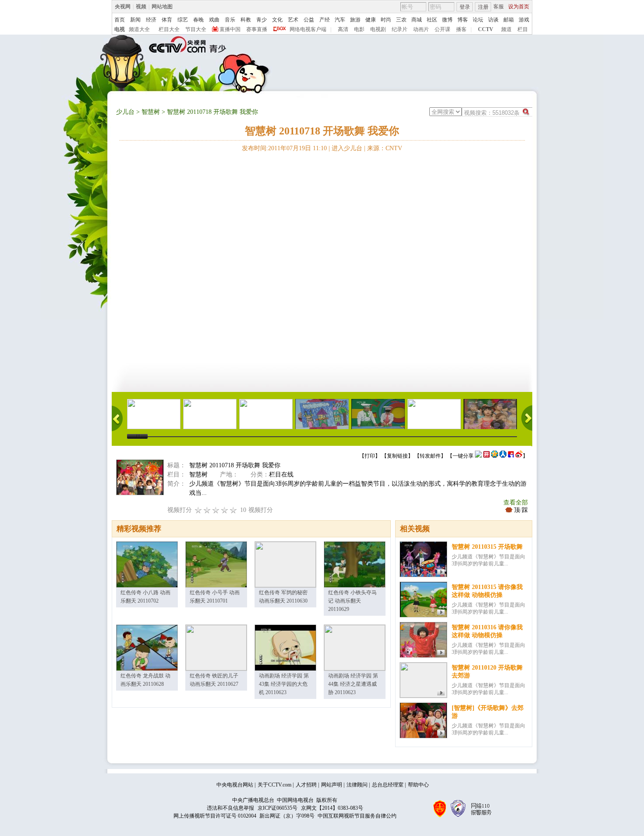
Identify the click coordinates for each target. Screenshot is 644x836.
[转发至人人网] (502, 456)
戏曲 (214, 20)
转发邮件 (430, 456)
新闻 (135, 20)
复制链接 (397, 456)
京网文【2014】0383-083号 (332, 808)
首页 (119, 20)
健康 (370, 20)
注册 (483, 7)
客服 (498, 7)
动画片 (421, 29)
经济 (151, 20)
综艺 (182, 20)
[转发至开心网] (486, 456)
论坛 (478, 20)
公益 (309, 20)
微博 (447, 20)
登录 (465, 7)
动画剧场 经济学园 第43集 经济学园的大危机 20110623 (284, 684)
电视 (119, 29)
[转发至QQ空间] (494, 456)
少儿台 (125, 112)
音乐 (230, 20)
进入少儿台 (347, 148)
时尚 (386, 20)
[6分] (216, 510)
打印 (369, 456)
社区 (432, 20)
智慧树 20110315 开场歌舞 (487, 546)
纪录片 (399, 29)
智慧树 (151, 112)
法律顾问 (357, 785)
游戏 (524, 20)
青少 (261, 20)
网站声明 (331, 785)
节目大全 (195, 29)
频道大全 (139, 29)
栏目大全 (169, 29)
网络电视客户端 (308, 29)
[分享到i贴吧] (511, 456)
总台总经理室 (387, 785)
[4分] (207, 510)
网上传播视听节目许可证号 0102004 (214, 816)
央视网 (123, 7)
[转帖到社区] (478, 456)
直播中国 (230, 29)
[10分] (233, 510)
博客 (462, 20)
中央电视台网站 (234, 785)
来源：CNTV (384, 148)
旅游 (355, 20)
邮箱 (508, 20)
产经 (324, 20)
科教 (246, 20)
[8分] (224, 510)
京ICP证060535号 (277, 808)
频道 (506, 29)
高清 (343, 29)
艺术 (293, 20)
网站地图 (162, 7)
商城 (416, 20)
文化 (277, 20)
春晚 (198, 20)
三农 (401, 20)
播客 (461, 29)
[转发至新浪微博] (519, 456)
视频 (141, 7)
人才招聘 (306, 785)
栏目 (522, 29)
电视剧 (378, 29)
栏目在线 (281, 474)
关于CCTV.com (274, 785)
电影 (359, 29)
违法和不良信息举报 (230, 808)
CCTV (485, 29)
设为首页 (518, 7)
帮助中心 (418, 785)
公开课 (442, 29)
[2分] (198, 510)
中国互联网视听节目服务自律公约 (357, 816)
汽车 (340, 20)
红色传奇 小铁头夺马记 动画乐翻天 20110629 (352, 600)
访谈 (493, 20)
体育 (167, 20)
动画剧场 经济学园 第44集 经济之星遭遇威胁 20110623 (353, 684)
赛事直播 (256, 29)
